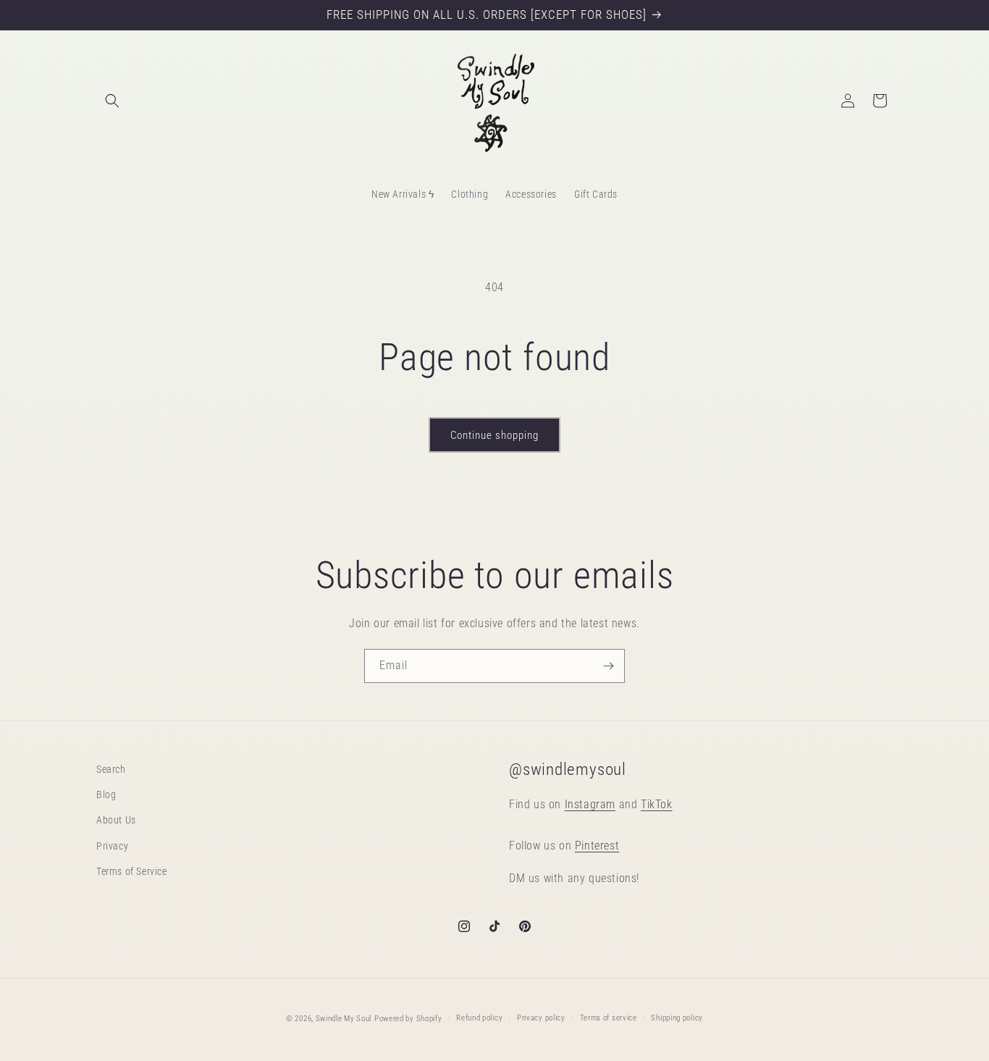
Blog (106, 795)
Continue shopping (494, 435)
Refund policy (479, 1018)
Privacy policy (541, 1018)
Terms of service (608, 1018)
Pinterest (597, 846)
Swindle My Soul (344, 1018)
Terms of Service (131, 871)
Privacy (112, 846)
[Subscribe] (608, 666)
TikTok (657, 804)
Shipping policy (677, 1018)
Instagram (590, 804)
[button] (112, 101)
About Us (116, 820)
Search (111, 769)
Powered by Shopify (408, 1018)
